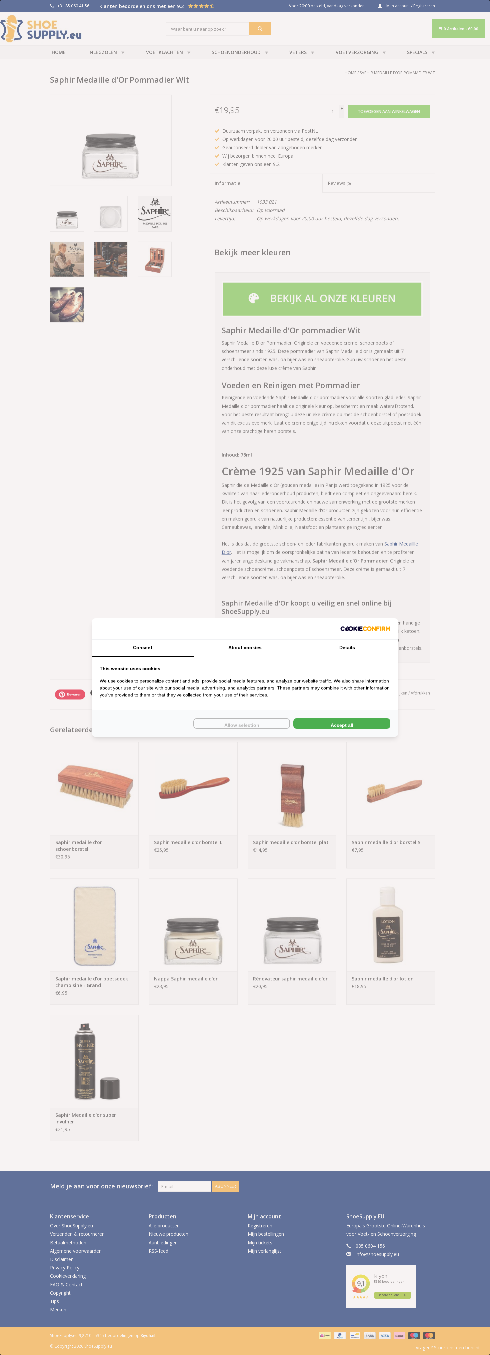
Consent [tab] (142, 647)
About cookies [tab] (245, 647)
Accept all (342, 725)
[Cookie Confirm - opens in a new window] (365, 628)
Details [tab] (347, 647)
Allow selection (241, 725)
